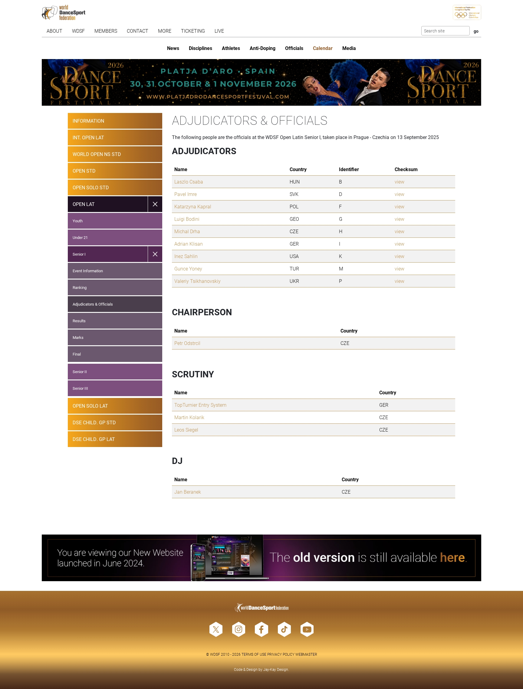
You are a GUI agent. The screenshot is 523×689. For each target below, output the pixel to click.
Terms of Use (254, 654)
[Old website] (262, 558)
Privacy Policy (280, 654)
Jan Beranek (187, 492)
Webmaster (306, 654)
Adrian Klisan (188, 243)
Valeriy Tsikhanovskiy (197, 281)
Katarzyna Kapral (192, 206)
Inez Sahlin (186, 256)
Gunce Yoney (188, 268)
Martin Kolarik (189, 417)
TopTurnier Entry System (200, 405)
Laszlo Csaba (188, 181)
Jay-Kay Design (275, 669)
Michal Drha (187, 231)
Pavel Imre (185, 194)
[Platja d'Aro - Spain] (262, 82)
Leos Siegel (186, 429)
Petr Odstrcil (187, 343)
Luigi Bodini (186, 219)
